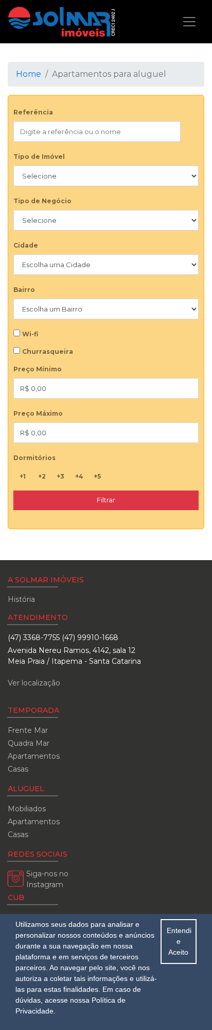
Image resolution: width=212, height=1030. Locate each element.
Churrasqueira (47, 351)
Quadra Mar (28, 743)
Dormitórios (34, 458)
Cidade (25, 245)
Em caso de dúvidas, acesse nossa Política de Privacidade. (78, 1000)
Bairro (24, 289)
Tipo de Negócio (42, 201)
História (21, 599)
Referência (33, 112)
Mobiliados (27, 808)
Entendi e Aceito (179, 941)
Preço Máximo (38, 413)
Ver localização (34, 683)
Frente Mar (28, 730)
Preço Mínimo (37, 369)
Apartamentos (34, 756)
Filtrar (106, 500)
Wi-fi (30, 334)
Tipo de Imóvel (39, 156)
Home (28, 74)
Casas (18, 769)
